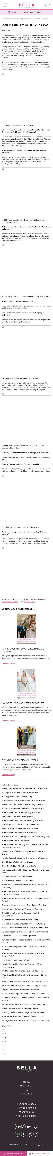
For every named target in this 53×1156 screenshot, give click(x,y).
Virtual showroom (15, 1153)
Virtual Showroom (26, 1104)
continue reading (8, 663)
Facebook (23, 1134)
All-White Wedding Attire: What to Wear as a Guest (23, 993)
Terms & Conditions (26, 1116)
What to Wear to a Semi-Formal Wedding (19, 832)
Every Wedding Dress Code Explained (18, 816)
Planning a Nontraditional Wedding (20, 760)
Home (4, 18)
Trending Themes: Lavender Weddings (18, 876)
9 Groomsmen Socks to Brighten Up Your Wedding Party (26, 836)
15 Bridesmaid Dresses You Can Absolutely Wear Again (25, 985)
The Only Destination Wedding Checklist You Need (23, 1012)
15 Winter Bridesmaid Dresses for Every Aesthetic (23, 808)
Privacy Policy (26, 1112)
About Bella (26, 1086)
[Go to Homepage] (26, 5)
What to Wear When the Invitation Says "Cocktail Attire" (25, 927)
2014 (4, 1041)
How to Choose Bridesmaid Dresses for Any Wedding (24, 858)
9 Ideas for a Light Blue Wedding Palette (19, 935)
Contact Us (26, 1094)
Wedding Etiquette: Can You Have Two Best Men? (23, 971)
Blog (39, 12)
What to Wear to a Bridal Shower (16, 840)
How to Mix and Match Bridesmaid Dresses (20, 1008)
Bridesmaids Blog (15, 18)
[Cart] (49, 5)
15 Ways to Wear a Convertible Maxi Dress (23, 703)
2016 (4, 1033)
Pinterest (29, 1134)
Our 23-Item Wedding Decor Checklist (18, 862)
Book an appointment (41, 1153)
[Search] (45, 5)
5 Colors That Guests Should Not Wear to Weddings (23, 924)
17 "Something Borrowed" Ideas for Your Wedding (23, 1004)
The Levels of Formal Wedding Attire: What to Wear (23, 800)
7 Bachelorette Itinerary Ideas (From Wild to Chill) (23, 1016)
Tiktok (35, 1134)
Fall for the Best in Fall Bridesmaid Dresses (20, 828)
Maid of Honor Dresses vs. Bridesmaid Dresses (22, 909)
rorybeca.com (29, 602)
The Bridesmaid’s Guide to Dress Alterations (20, 824)
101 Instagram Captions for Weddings (18, 880)
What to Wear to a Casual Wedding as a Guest (21, 812)
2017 (4, 1029)
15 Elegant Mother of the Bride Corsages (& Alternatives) (26, 1020)
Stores (15, 12)
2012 (4, 1049)
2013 (4, 1045)
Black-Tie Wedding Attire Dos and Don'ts (19, 866)
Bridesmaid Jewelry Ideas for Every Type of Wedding (24, 905)
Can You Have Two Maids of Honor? (17, 960)
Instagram (17, 1134)
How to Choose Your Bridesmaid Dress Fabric (21, 989)
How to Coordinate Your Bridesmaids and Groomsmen (25, 788)
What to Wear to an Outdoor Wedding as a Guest (22, 820)
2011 (4, 1053)
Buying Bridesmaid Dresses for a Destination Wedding (25, 932)
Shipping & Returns (26, 1108)
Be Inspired (28, 12)
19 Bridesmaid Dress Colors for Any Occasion (21, 919)
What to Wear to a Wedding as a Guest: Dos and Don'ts (25, 981)
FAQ (26, 1090)
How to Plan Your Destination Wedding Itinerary (22, 804)
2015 (4, 1037)
